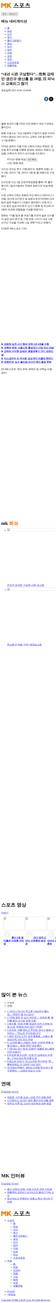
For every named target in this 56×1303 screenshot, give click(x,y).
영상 (15, 1254)
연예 (9, 1006)
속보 (15, 1226)
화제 (15, 1279)
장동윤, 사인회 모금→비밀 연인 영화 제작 (29, 1097)
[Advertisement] (28, 268)
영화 (15, 1273)
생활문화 (18, 1286)
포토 (15, 1251)
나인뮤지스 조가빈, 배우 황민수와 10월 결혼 (30, 1100)
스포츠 (10, 1002)
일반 (15, 1245)
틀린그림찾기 (20, 1236)
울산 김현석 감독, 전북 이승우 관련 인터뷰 (29, 1189)
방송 (15, 1267)
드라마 (16, 1270)
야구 (15, 1229)
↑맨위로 (11, 1294)
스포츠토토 (19, 1258)
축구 (15, 1233)
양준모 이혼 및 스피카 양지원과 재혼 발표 (29, 1103)
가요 (15, 1276)
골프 (15, 1239)
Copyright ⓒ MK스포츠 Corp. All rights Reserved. (25, 1300)
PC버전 (11, 1291)
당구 (15, 1242)
